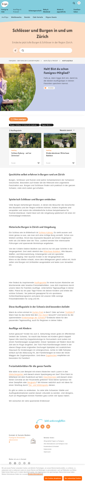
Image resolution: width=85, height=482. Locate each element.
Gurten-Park (37, 312)
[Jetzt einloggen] (79, 3)
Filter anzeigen (20, 119)
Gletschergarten (16, 374)
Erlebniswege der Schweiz (33, 318)
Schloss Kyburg (46, 233)
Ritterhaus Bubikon (51, 251)
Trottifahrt (69, 312)
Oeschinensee (50, 377)
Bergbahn (31, 382)
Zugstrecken (51, 355)
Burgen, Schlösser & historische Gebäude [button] (23, 125)
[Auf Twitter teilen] (43, 427)
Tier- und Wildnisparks (38, 385)
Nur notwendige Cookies (73, 478)
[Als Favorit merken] (38, 163)
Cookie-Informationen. (35, 474)
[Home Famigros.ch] (4, 4)
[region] (42, 473)
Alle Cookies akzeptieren (53, 478)
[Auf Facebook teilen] (37, 427)
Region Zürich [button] (46, 125)
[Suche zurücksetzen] (69, 50)
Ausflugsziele (40, 283)
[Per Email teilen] (48, 427)
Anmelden (51, 88)
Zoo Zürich (43, 315)
